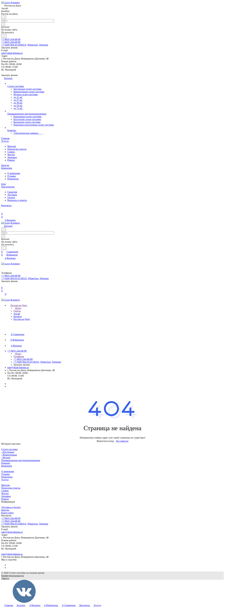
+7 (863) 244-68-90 (10, 39)
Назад (18, 308)
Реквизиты (13, 178)
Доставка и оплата (11, 507)
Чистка (11, 154)
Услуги (5, 479)
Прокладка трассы (16, 149)
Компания (6, 466)
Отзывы (11, 176)
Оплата (11, 197)
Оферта (5, 578)
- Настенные (7, 452)
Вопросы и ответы (17, 200)
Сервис (11, 152)
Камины (5, 463)
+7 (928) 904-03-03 (24, 45)
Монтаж (11, 146)
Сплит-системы (9, 449)
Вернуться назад (105, 441)
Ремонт (11, 160)
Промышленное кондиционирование (20, 460)
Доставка (12, 194)
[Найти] (3, 36)
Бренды (5, 510)
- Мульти (5, 457)
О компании (13, 173)
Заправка (12, 157)
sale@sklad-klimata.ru (12, 53)
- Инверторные (9, 455)
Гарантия (12, 192)
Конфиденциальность (12, 575)
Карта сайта (7, 512)
